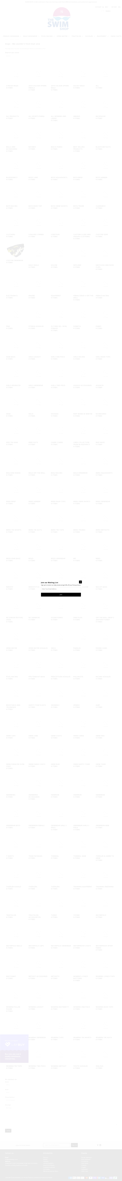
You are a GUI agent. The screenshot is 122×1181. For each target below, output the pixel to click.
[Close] (80, 582)
